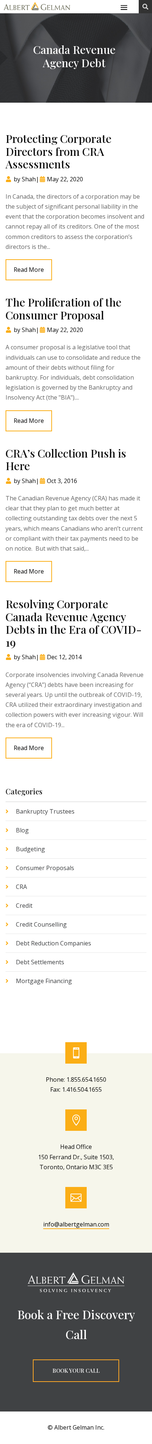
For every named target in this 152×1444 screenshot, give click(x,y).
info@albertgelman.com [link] (76, 1224)
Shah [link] (29, 179)
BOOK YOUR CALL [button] (76, 1370)
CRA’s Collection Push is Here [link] (66, 459)
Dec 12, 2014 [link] (64, 657)
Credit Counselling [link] (41, 924)
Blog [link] (22, 830)
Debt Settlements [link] (40, 962)
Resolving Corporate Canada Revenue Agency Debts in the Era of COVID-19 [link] (74, 623)
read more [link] (29, 270)
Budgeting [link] (30, 849)
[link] (37, 11)
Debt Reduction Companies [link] (53, 943)
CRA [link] (21, 887)
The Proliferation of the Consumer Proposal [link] (63, 308)
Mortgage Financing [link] (44, 981)
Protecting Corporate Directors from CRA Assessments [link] (58, 151)
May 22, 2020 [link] (65, 179)
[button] (124, 7)
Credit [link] (24, 905)
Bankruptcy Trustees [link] (45, 811)
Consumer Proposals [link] (45, 868)
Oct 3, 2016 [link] (62, 481)
